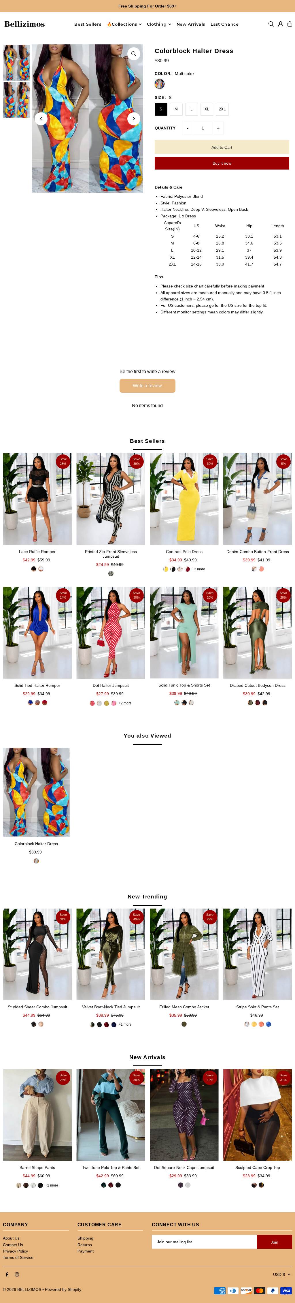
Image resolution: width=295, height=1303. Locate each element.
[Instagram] (17, 1274)
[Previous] (41, 118)
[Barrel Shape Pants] (37, 1115)
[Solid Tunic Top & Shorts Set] (184, 632)
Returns (84, 1244)
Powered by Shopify (63, 1289)
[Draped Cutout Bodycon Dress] (257, 633)
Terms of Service (18, 1257)
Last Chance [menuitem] (225, 24)
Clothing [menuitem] (157, 24)
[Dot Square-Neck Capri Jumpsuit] (184, 1115)
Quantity (165, 128)
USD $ (279, 1274)
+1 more (125, 1024)
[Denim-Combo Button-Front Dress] (257, 499)
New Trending (147, 897)
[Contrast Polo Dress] (184, 499)
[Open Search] (271, 24)
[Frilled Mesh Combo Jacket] (184, 954)
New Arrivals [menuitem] (191, 24)
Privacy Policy (15, 1251)
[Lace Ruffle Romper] (37, 499)
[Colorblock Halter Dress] (36, 792)
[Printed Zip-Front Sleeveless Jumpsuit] (110, 499)
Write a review (147, 385)
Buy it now (222, 163)
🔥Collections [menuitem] (122, 24)
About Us (11, 1238)
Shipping (85, 1238)
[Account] (280, 24)
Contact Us (13, 1244)
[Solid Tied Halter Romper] (37, 632)
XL (207, 109)
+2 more (198, 569)
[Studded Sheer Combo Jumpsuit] (37, 954)
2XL (222, 109)
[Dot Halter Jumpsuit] (110, 633)
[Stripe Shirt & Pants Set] (257, 955)
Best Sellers (147, 441)
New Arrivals (147, 1057)
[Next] (133, 118)
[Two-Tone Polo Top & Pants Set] (110, 1115)
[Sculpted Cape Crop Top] (257, 1115)
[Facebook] (7, 1274)
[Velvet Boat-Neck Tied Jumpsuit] (110, 954)
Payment (85, 1251)
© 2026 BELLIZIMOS (22, 1289)
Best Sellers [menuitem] (87, 24)
